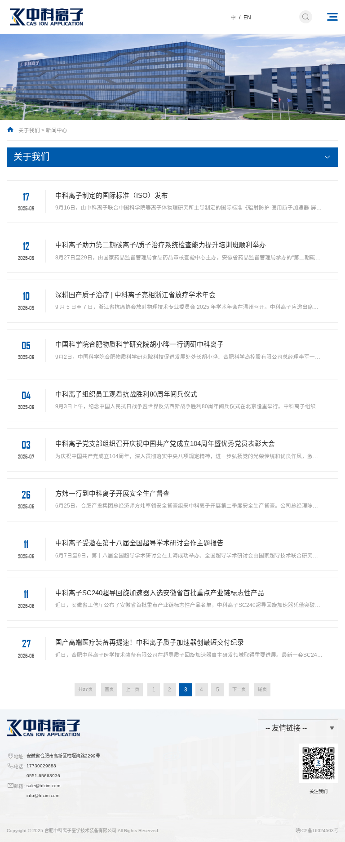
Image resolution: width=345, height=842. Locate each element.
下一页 (239, 689)
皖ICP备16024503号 (317, 830)
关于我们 (29, 130)
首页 (109, 689)
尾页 (262, 689)
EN (247, 17)
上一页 (132, 689)
